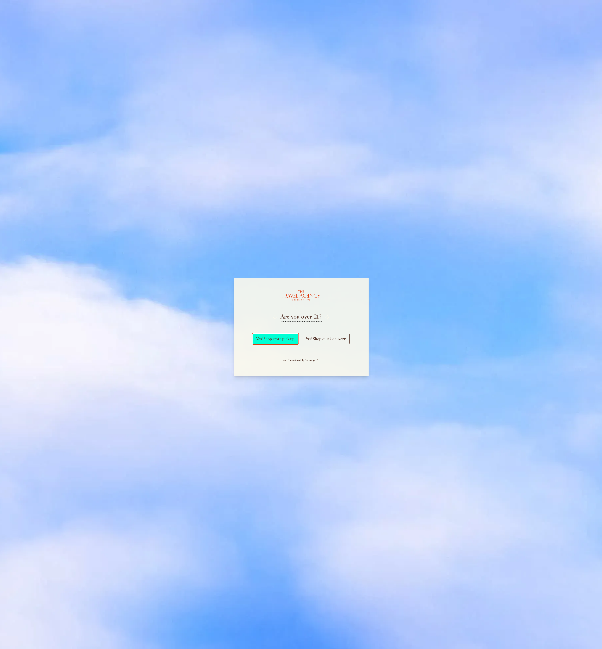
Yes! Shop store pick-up (275, 338)
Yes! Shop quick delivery (326, 338)
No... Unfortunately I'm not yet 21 (301, 360)
